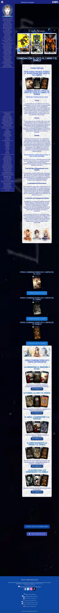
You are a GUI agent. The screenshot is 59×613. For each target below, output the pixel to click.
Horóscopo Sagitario (7, 166)
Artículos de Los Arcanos (7, 122)
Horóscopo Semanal (7, 61)
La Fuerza (7, 141)
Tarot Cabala (7, 39)
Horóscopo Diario (7, 59)
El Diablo (7, 146)
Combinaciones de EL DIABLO (37, 343)
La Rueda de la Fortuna (7, 140)
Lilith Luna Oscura (7, 56)
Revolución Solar (7, 45)
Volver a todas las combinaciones (37, 526)
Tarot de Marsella (7, 178)
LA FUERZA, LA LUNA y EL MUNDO (36, 393)
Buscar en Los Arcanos (30, 594)
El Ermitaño (7, 139)
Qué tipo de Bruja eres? (7, 123)
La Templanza (7, 145)
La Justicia (7, 138)
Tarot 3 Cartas (7, 36)
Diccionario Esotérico (7, 117)
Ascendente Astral (7, 53)
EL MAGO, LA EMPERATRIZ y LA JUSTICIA (37, 418)
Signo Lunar (7, 55)
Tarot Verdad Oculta (7, 30)
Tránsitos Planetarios (7, 47)
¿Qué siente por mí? (7, 25)
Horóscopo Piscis (7, 169)
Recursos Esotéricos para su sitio (29, 602)
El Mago (7, 130)
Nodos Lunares (7, 58)
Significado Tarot (7, 113)
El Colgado (7, 143)
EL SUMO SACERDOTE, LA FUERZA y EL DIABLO (37, 444)
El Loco (7, 129)
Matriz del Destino (7, 65)
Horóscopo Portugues (7, 170)
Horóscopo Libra (7, 163)
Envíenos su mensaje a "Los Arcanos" (29, 587)
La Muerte (7, 144)
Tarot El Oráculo (7, 21)
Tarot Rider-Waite (7, 177)
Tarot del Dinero (7, 33)
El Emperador (7, 133)
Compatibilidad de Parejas (7, 172)
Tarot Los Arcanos (27, 2)
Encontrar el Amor (7, 26)
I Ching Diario (7, 60)
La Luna (7, 149)
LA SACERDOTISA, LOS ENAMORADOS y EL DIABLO (37, 471)
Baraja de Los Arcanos (7, 128)
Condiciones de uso (38, 583)
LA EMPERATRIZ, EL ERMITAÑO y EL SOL (37, 368)
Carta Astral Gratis (7, 44)
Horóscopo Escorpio (7, 164)
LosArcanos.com (33, 611)
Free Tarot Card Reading (30, 606)
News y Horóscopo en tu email (29, 596)
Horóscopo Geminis (7, 159)
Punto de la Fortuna (7, 57)
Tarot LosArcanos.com (29, 580)
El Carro (7, 137)
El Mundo (7, 153)
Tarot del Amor (7, 22)
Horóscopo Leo (7, 161)
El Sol (7, 151)
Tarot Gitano (7, 42)
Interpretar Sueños (7, 118)
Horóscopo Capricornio (7, 167)
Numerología (7, 185)
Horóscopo (7, 155)
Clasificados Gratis (7, 121)
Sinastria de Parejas (7, 48)
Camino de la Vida (7, 124)
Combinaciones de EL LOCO (37, 293)
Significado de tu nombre (7, 120)
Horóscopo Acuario (7, 168)
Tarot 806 (7, 190)
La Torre (7, 147)
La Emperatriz (7, 132)
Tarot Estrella (7, 35)
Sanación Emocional (7, 27)
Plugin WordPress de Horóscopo (29, 604)
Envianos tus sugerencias (29, 600)
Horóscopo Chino (7, 184)
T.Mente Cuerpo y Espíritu (7, 43)
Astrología (7, 114)
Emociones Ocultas (7, 116)
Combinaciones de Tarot (7, 63)
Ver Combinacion (37, 388)
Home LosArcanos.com (37, 534)
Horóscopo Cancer (7, 160)
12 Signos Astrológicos (7, 174)
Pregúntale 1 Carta (7, 19)
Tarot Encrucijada (7, 32)
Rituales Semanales (7, 66)
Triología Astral (7, 49)
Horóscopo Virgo (7, 162)
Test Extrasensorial (7, 186)
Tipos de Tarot (7, 64)
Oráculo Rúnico (7, 50)
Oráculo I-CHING (7, 51)
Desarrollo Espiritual (7, 28)
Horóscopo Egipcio (7, 183)
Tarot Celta (7, 29)
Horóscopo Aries (7, 156)
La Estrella (7, 148)
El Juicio (7, 152)
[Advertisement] (7, 89)
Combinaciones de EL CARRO (37, 318)
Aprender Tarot (7, 115)
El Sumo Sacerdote (7, 135)
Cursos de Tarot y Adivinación (7, 180)
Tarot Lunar (7, 34)
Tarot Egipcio (7, 179)
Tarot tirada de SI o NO (7, 40)
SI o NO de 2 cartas (7, 41)
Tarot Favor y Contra (7, 37)
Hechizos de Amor (7, 187)
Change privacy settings (29, 585)
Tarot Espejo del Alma (7, 24)
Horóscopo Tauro (7, 157)
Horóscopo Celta (7, 125)
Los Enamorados (7, 136)
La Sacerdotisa (7, 131)
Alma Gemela (7, 171)
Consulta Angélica (7, 52)
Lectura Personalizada (7, 18)
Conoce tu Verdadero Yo (7, 20)
